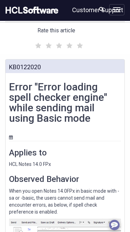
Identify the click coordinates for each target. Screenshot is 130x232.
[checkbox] (37, 44)
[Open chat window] (114, 225)
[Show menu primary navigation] (116, 9)
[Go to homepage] (30, 10)
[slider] (58, 45)
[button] (101, 9)
